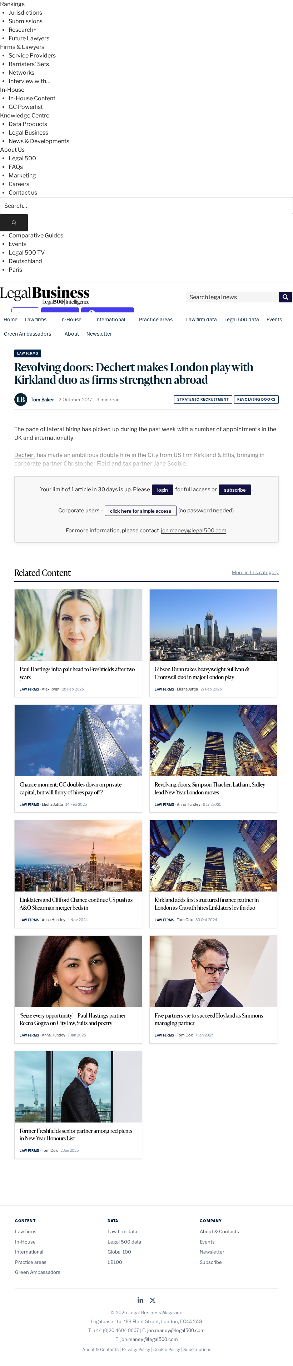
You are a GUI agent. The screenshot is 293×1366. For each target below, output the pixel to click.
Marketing (22, 175)
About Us (12, 149)
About (72, 333)
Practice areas (156, 319)
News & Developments (39, 141)
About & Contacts (219, 1231)
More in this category (255, 572)
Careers (19, 184)
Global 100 (119, 1252)
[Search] (14, 222)
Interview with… (29, 81)
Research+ (22, 29)
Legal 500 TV (27, 252)
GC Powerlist (26, 107)
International (110, 319)
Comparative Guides (36, 235)
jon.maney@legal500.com (194, 530)
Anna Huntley (188, 804)
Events (17, 244)
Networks (21, 72)
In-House (12, 89)
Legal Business (28, 132)
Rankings (12, 4)
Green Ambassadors (27, 333)
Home (11, 319)
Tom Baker (42, 399)
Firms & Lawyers (22, 47)
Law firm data (201, 319)
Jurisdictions (25, 12)
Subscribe (211, 1262)
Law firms (35, 319)
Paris (15, 269)
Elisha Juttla (187, 689)
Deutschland (25, 261)
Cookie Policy (166, 1349)
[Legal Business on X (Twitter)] (152, 1301)
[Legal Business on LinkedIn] (140, 1301)
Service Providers (32, 55)
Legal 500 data (241, 319)
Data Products (28, 124)
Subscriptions (197, 1349)
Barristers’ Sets (29, 64)
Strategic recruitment (203, 399)
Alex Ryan (50, 689)
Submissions (26, 21)
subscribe (235, 490)
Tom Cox (185, 919)
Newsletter (99, 333)
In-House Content (32, 98)
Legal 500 (22, 158)
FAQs (16, 167)
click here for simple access (140, 511)
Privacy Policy (136, 1349)
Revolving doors (256, 399)
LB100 (115, 1262)
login (162, 490)
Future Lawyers (29, 38)
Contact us (23, 192)
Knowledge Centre (24, 115)
